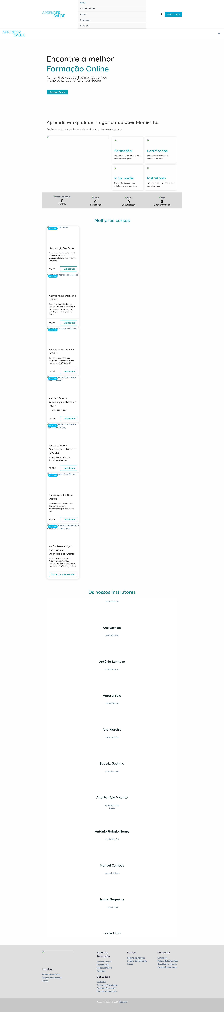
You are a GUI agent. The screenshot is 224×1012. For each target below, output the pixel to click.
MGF (61, 309)
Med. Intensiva (70, 258)
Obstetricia (53, 261)
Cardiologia (67, 304)
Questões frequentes (106, 988)
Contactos (84, 25)
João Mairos (56, 253)
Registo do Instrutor (51, 974)
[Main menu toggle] (219, 33)
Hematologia (54, 307)
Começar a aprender (63, 574)
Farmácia (101, 971)
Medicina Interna (104, 968)
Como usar (85, 20)
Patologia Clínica (69, 566)
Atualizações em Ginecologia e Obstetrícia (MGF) (62, 402)
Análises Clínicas (55, 561)
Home (83, 3)
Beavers (123, 1002)
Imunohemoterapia (56, 258)
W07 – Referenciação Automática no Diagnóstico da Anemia (61, 550)
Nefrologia (67, 309)
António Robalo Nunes (60, 558)
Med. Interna (53, 309)
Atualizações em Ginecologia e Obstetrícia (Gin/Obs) (62, 449)
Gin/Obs (52, 255)
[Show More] (112, 815)
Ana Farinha (56, 304)
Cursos (83, 14)
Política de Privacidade (107, 985)
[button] (162, 14)
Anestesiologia (69, 253)
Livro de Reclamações (107, 991)
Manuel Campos (57, 503)
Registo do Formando (52, 977)
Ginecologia (60, 255)
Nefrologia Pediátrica (57, 312)
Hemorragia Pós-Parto (61, 248)
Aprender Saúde (87, 8)
